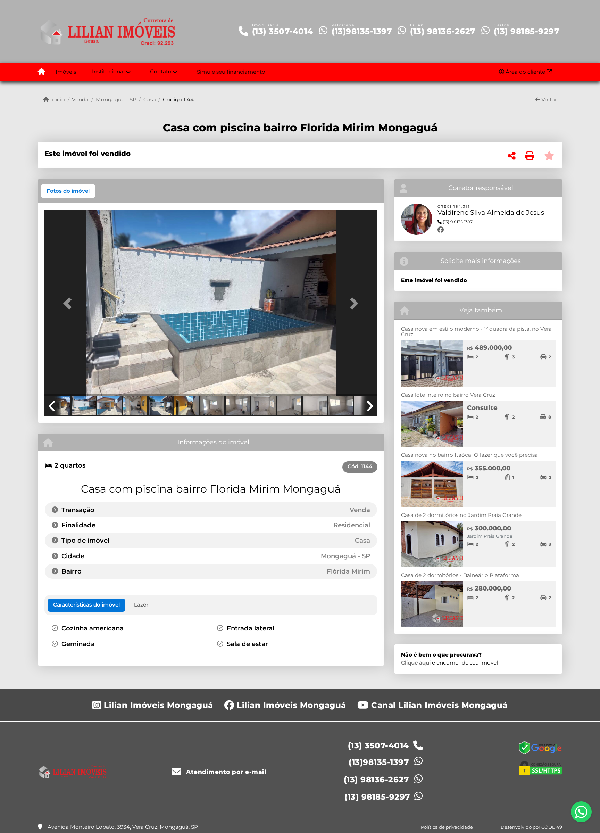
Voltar (548, 99)
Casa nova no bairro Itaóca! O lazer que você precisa (469, 455)
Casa (149, 99)
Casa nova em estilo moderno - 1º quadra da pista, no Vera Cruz (476, 331)
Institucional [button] (108, 71)
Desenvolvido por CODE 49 (531, 827)
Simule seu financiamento (231, 71)
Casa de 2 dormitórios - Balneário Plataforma (460, 575)
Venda (80, 99)
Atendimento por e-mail (225, 771)
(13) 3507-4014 (282, 31)
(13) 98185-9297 (526, 31)
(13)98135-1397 (362, 31)
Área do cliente (525, 71)
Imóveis (66, 71)
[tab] (68, 191)
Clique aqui (416, 662)
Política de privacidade (447, 827)
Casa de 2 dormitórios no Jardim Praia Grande (461, 515)
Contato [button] (161, 71)
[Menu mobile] (41, 72)
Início (57, 99)
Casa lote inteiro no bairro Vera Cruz (448, 394)
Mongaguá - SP (116, 99)
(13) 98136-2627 (442, 31)
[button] (69, 303)
